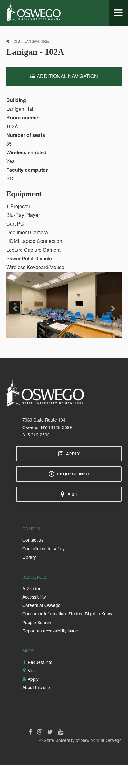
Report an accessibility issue (50, 630)
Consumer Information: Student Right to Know (67, 613)
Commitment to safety (43, 548)
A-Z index (31, 588)
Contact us (32, 540)
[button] (15, 315)
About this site (36, 687)
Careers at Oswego (41, 605)
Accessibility (34, 597)
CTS (17, 41)
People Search (36, 622)
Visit (73, 494)
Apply (73, 453)
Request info (73, 474)
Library (29, 557)
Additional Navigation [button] (66, 76)
